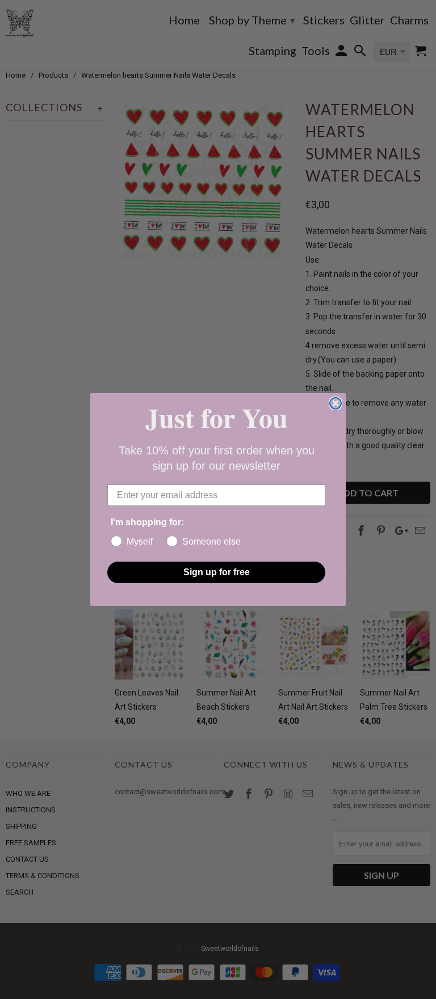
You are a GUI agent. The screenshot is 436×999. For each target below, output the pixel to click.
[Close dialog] (335, 403)
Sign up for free (216, 572)
